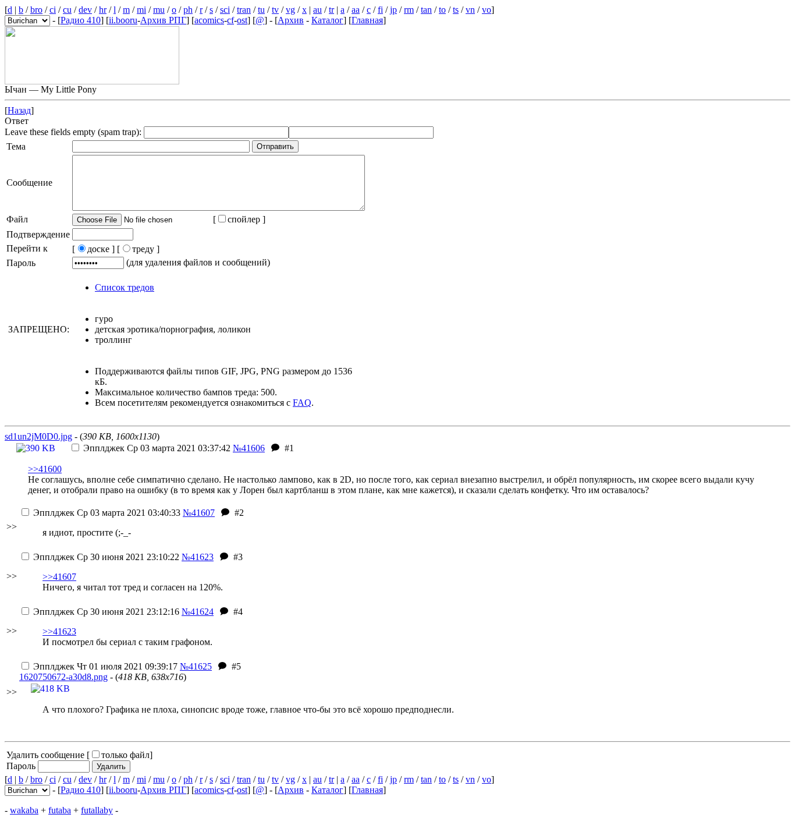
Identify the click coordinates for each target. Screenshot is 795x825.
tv (275, 10)
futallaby (97, 810)
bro (36, 10)
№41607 (199, 513)
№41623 (198, 557)
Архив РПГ (163, 20)
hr (103, 10)
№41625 (196, 666)
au (317, 10)
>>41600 (45, 469)
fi (380, 10)
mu (159, 10)
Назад (19, 110)
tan (426, 10)
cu (67, 10)
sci (225, 10)
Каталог (327, 20)
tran (244, 10)
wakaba (24, 810)
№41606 (249, 448)
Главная (367, 20)
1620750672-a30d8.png (63, 677)
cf (230, 20)
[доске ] (93, 249)
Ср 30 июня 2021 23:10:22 (106, 557)
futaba (59, 810)
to (442, 10)
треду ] (145, 249)
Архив (291, 20)
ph (188, 10)
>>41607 (59, 577)
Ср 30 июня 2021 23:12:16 (106, 612)
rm (409, 10)
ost (242, 20)
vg (290, 10)
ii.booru (123, 20)
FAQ (302, 403)
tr (331, 10)
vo (486, 10)
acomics (209, 20)
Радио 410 (81, 20)
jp (393, 10)
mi (141, 10)
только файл (125, 755)
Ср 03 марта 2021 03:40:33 (106, 513)
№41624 (198, 612)
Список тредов (124, 287)
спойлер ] (246, 219)
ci (52, 10)
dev (85, 10)
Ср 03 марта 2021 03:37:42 (156, 448)
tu (261, 10)
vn (470, 10)
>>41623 (59, 631)
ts (456, 10)
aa (356, 10)
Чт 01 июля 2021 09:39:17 (105, 666)
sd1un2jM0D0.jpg (38, 436)
